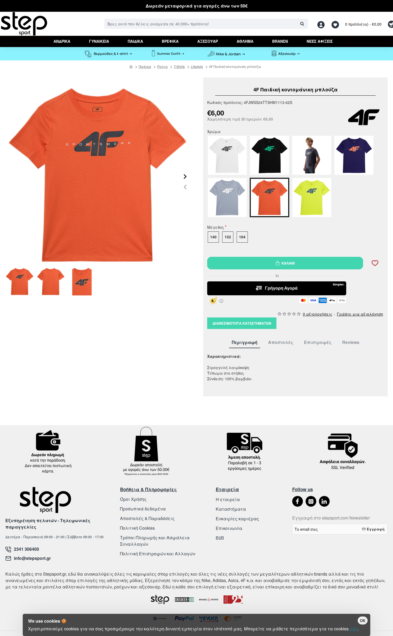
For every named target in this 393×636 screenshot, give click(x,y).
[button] (185, 187)
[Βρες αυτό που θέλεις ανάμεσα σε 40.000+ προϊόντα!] (302, 24)
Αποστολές (280, 342)
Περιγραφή (244, 342)
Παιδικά (145, 66)
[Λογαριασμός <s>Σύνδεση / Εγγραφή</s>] (322, 24)
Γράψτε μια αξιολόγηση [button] (360, 314)
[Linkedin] (324, 501)
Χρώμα (214, 132)
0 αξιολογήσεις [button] (317, 314)
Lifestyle (197, 66)
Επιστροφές (318, 342)
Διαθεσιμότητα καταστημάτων (242, 323)
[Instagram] (311, 501)
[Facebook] (297, 501)
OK (362, 620)
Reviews (350, 342)
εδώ (354, 629)
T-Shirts (179, 66)
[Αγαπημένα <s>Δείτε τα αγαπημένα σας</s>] (336, 24)
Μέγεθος (215, 228)
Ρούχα (162, 66)
